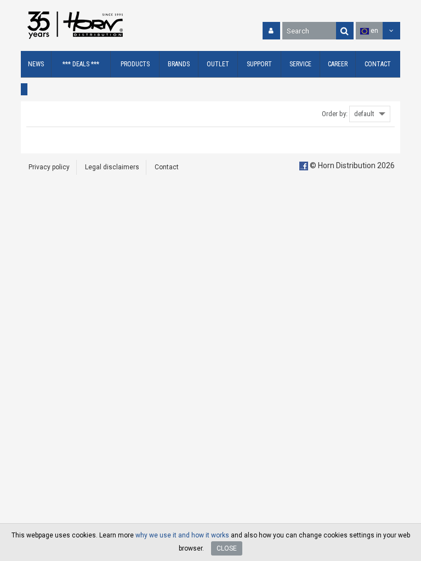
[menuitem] (36, 64)
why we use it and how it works (182, 535)
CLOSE (227, 548)
